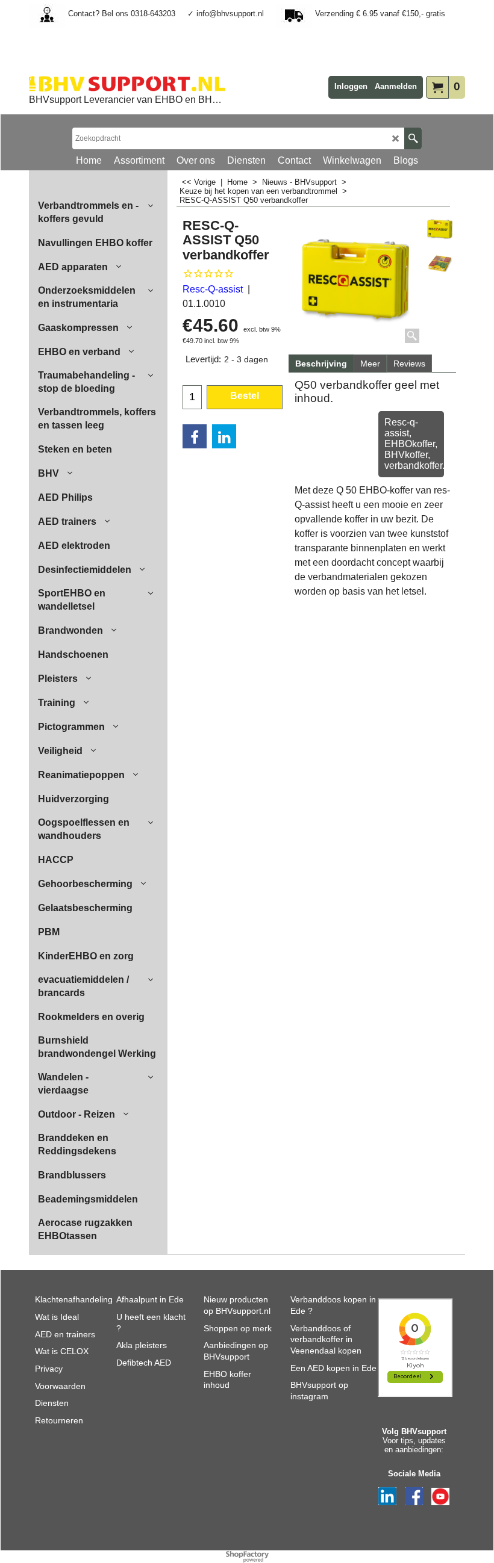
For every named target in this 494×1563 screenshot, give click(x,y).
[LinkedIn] (224, 436)
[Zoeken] (413, 138)
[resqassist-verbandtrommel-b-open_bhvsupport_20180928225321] (440, 264)
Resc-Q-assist (213, 289)
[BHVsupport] (127, 83)
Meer (370, 363)
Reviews (409, 363)
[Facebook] (195, 436)
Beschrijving (321, 363)
